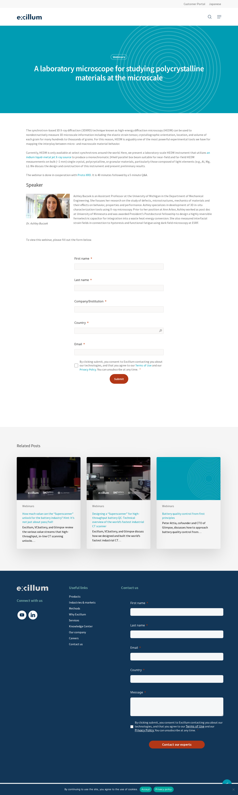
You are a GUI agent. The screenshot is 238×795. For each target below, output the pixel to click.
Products (75, 596)
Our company (77, 632)
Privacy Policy (88, 369)
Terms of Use (143, 365)
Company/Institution (89, 301)
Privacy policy (163, 789)
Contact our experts (177, 744)
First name (81, 258)
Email (78, 344)
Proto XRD (84, 175)
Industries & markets (82, 602)
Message (136, 692)
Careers (74, 638)
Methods (74, 608)
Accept (145, 789)
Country (80, 323)
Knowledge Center (81, 626)
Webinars (119, 57)
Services (74, 620)
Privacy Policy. (144, 730)
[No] (233, 789)
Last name (81, 280)
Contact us (76, 644)
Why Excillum (77, 614)
